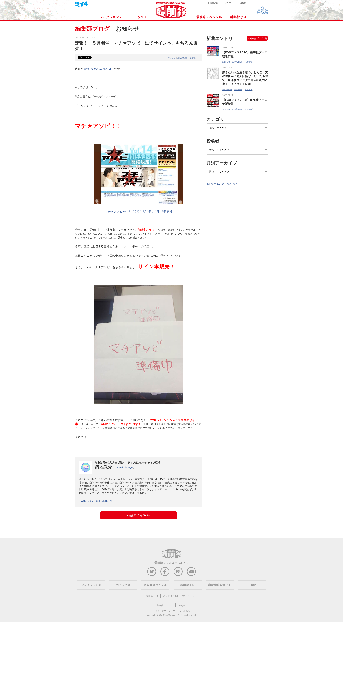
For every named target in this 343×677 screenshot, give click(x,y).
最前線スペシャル (209, 17)
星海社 (160, 605)
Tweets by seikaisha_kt (95, 500)
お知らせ (171, 58)
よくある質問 (170, 595)
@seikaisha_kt (125, 467)
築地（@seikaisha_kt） (99, 69)
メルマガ (229, 2)
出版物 (243, 2)
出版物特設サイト (219, 585)
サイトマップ (189, 595)
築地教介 (193, 58)
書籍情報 (238, 89)
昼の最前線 (182, 58)
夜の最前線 (237, 61)
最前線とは (213, 2)
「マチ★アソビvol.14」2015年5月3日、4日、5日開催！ (138, 211)
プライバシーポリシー (164, 610)
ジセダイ (182, 605)
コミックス (139, 17)
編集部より (238, 17)
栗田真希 (248, 89)
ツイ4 (170, 605)
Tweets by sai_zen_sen (222, 184)
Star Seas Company (168, 615)
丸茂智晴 (248, 61)
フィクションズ (111, 17)
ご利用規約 (184, 610)
